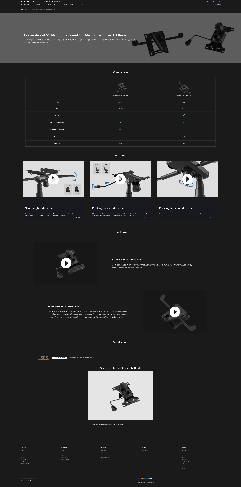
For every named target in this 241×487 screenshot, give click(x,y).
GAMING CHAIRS (52, 4)
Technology (27, 9)
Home (22, 9)
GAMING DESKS (68, 4)
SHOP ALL (38, 4)
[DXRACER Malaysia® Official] (29, 1)
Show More (77, 217)
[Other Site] (219, 1)
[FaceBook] (24, 481)
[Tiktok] (22, 481)
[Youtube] (31, 481)
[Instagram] (29, 481)
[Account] (207, 1)
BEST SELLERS (25, 4)
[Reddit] (34, 481)
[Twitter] (27, 481)
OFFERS (82, 4)
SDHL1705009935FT (60, 357)
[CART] (213, 1)
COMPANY (218, 4)
